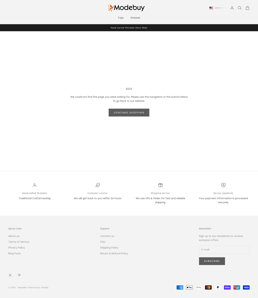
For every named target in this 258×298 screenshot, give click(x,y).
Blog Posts (14, 253)
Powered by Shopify (38, 287)
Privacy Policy (16, 247)
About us (13, 236)
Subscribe (212, 261)
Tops (121, 17)
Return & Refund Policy (114, 253)
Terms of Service (18, 242)
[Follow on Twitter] (10, 275)
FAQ (102, 242)
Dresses (135, 17)
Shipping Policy (109, 247)
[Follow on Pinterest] (19, 275)
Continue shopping (129, 112)
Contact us (107, 236)
